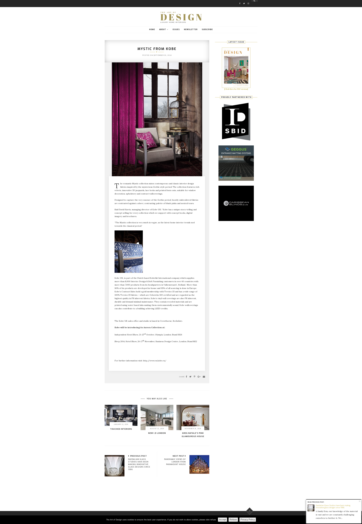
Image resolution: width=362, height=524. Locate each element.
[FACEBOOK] (240, 1)
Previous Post (138, 456)
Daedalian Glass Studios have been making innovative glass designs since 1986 (333, 506)
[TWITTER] (244, 1)
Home (152, 29)
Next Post (178, 456)
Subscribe (207, 29)
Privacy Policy (248, 519)
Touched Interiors (121, 429)
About (162, 29)
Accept (222, 519)
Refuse (233, 519)
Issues (176, 29)
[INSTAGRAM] (248, 1)
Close (360, 501)
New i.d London (157, 433)
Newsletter (191, 29)
